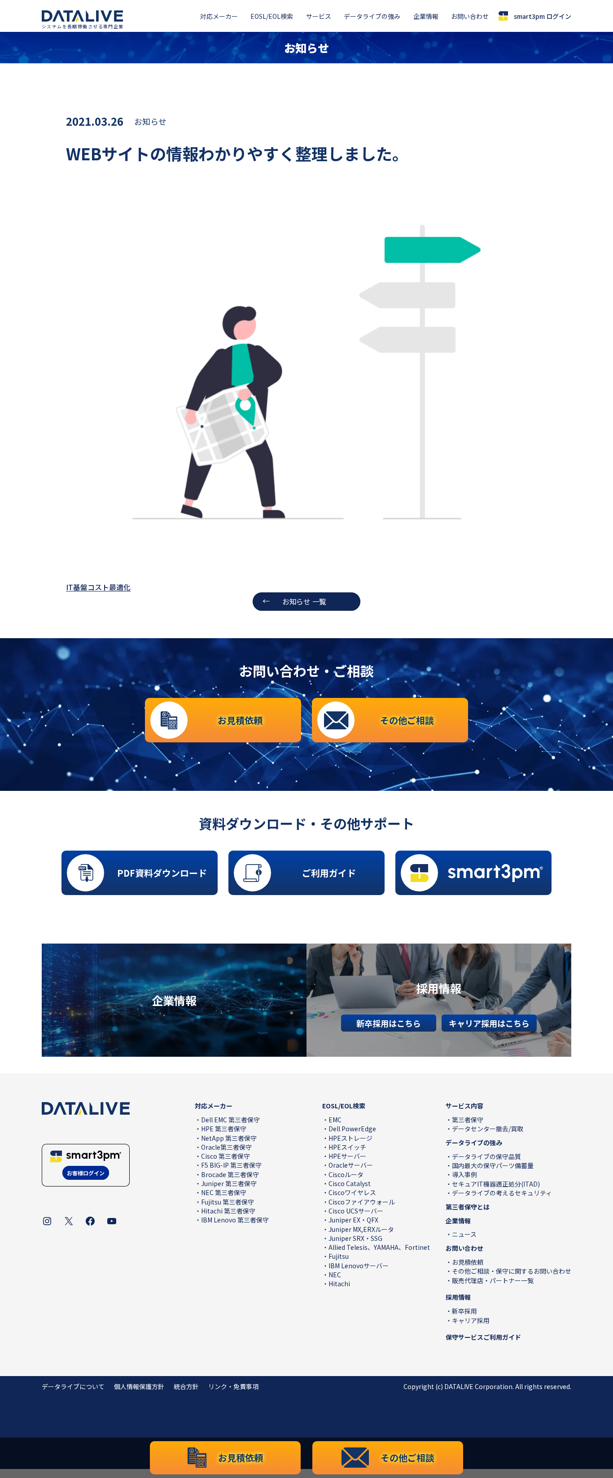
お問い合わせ (470, 16)
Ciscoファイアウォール (361, 1201)
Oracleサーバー (350, 1164)
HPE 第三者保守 (223, 1128)
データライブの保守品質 (486, 1156)
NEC (334, 1274)
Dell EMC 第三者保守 (230, 1119)
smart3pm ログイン (542, 16)
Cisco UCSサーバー (355, 1210)
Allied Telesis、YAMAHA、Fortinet (379, 1247)
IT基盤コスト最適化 (98, 587)
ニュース (464, 1234)
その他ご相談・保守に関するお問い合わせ (511, 1270)
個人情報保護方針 (139, 1386)
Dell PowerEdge (352, 1128)
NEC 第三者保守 (223, 1192)
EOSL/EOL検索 (271, 16)
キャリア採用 (471, 1320)
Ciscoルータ (345, 1174)
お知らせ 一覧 (304, 601)
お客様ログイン (86, 1173)
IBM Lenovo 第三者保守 (235, 1219)
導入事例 (464, 1174)
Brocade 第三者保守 (230, 1174)
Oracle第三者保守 (226, 1147)
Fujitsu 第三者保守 (227, 1201)
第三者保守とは (468, 1206)
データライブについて (73, 1386)
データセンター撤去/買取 (487, 1128)
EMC (335, 1119)
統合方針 (186, 1386)
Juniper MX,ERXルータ (361, 1229)
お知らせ (150, 121)
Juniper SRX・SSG (355, 1238)
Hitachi (339, 1283)
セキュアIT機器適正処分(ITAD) (496, 1183)
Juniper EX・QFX (353, 1219)
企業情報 (425, 16)
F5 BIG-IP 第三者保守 (231, 1164)
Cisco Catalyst (349, 1183)
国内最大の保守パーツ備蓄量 (493, 1165)
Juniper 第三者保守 (229, 1183)
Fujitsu (338, 1256)
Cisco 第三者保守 (225, 1156)
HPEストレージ (350, 1138)
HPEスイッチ (347, 1147)
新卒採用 (464, 1310)
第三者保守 (467, 1119)
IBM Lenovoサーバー (358, 1265)
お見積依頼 (467, 1261)
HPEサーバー (347, 1156)
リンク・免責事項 (233, 1386)
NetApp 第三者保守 (229, 1138)
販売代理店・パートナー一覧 (493, 1280)
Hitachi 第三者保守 (228, 1210)
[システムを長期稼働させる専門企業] (82, 16)
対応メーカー (219, 16)
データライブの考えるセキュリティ (502, 1192)
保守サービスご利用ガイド (483, 1336)
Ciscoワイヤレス (352, 1192)
